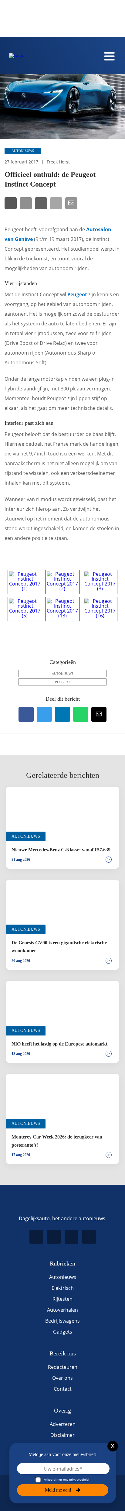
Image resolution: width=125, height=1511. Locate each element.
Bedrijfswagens (62, 1320)
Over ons (62, 1378)
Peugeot (77, 294)
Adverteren (63, 1424)
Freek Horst (58, 162)
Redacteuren (62, 1367)
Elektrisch (63, 1288)
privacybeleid (79, 1479)
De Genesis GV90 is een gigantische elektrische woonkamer (59, 946)
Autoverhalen (62, 1310)
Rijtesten (62, 1299)
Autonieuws (23, 151)
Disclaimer (62, 1435)
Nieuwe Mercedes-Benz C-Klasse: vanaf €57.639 (61, 849)
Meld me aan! (58, 1489)
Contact (63, 1389)
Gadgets (62, 1331)
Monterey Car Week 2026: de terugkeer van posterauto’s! (57, 1140)
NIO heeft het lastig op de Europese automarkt (59, 1043)
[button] (93, 20)
